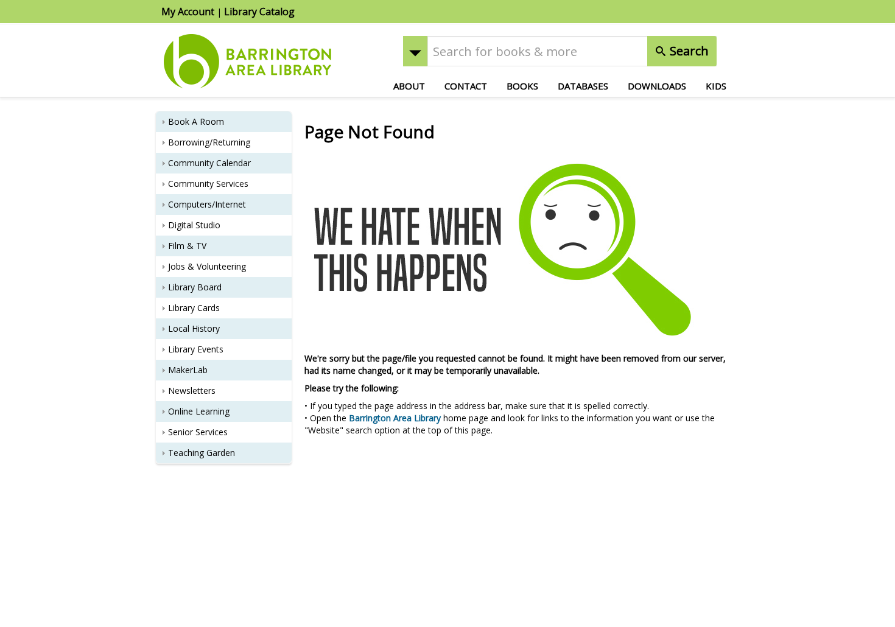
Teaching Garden (201, 452)
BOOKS (522, 86)
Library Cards (194, 308)
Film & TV (187, 245)
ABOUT (409, 86)
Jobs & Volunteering (207, 266)
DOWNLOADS (657, 86)
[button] (415, 51)
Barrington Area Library (395, 418)
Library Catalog (259, 11)
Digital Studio (194, 225)
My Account (187, 11)
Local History (194, 328)
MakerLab (188, 370)
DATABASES (583, 86)
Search (688, 51)
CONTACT (465, 86)
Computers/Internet (207, 204)
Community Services (208, 183)
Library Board (195, 287)
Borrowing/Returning (209, 142)
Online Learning (199, 411)
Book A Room (196, 121)
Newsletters (192, 390)
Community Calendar (209, 163)
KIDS (716, 86)
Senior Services (198, 432)
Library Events (195, 349)
